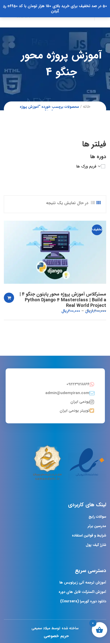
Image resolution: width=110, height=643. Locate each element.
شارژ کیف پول (96, 545)
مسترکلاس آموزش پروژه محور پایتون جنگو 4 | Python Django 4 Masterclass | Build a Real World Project (62, 300)
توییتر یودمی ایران (75, 411)
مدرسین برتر (97, 526)
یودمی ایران (80, 402)
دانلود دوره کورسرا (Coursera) (83, 601)
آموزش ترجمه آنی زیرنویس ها (82, 582)
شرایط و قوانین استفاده (89, 535)
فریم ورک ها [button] (86, 166)
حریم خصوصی (56, 636)
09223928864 (78, 384)
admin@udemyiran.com (67, 393)
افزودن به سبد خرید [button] (9, 298)
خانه (86, 106)
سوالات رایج (97, 516)
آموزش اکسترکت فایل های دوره (82, 592)
